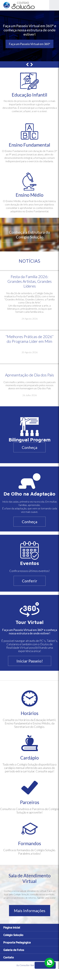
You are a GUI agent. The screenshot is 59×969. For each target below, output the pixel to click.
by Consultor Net (25, 965)
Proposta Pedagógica (17, 942)
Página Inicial (11, 927)
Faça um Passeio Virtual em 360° (29, 44)
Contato (8, 957)
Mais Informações (29, 910)
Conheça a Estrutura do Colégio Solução (29, 234)
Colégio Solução (13, 935)
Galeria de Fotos (13, 950)
